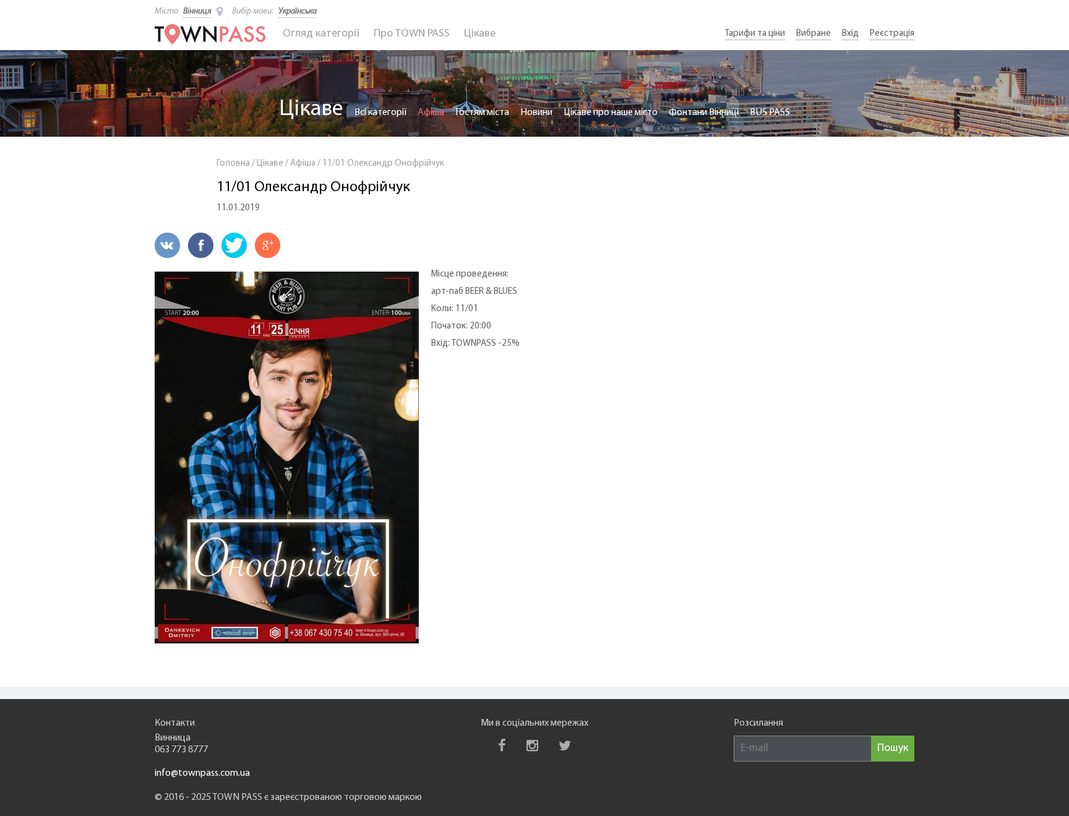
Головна (233, 163)
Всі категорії (380, 113)
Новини (536, 113)
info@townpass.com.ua (202, 773)
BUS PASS (770, 113)
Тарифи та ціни (755, 33)
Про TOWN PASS (412, 34)
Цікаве (480, 34)
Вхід (850, 33)
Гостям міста (482, 113)
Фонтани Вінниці (704, 113)
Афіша (431, 113)
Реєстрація (892, 33)
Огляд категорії (321, 34)
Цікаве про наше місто (611, 113)
